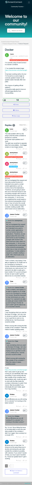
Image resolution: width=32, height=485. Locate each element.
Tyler (11, 281)
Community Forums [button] (17, 6)
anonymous (14, 152)
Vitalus (12, 394)
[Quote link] (7, 220)
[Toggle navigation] (29, 2)
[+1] (5, 100)
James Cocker (15, 214)
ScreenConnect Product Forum (10, 41)
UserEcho (27, 483)
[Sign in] (28, 6)
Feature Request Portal (9, 43)
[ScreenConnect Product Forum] (13, 2)
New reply (16, 116)
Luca (12, 54)
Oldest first (22, 125)
